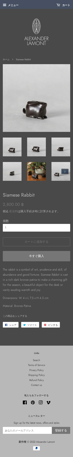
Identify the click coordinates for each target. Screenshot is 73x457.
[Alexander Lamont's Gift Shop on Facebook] (25, 403)
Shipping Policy (36, 375)
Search (36, 360)
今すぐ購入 (36, 256)
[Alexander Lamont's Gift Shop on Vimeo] (48, 403)
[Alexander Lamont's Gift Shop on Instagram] (41, 403)
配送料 (13, 211)
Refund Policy (36, 380)
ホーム (6, 59)
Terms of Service (36, 365)
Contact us (36, 385)
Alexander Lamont (45, 442)
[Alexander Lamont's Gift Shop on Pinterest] (33, 403)
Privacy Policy (36, 370)
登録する (61, 430)
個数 (6, 221)
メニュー (13, 5)
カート (66, 5)
